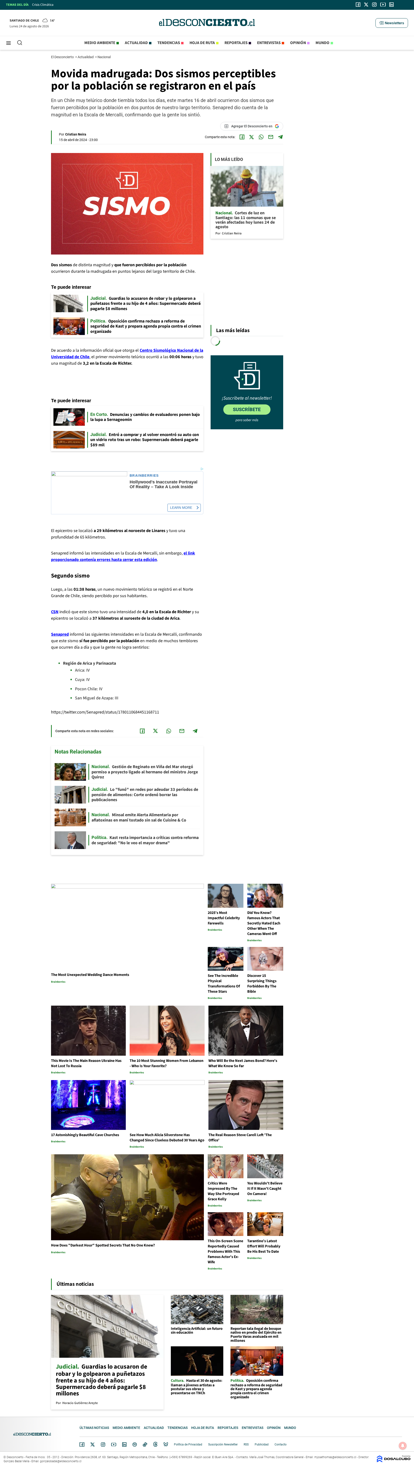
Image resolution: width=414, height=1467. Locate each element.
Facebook (82, 1444)
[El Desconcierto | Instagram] (374, 4)
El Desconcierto (63, 57)
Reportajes (235, 43)
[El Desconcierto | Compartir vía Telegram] (280, 137)
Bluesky (166, 1444)
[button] (391, 23)
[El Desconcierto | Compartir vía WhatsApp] (261, 137)
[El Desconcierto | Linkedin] (391, 4)
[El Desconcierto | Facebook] (358, 4)
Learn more (181, 508)
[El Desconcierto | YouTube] (383, 4)
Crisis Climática (42, 4)
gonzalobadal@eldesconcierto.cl (60, 1461)
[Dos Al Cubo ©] (393, 1461)
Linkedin (124, 1444)
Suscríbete (247, 409)
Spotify (134, 1444)
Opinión (298, 43)
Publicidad (262, 1444)
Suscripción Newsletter (223, 1444)
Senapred (60, 634)
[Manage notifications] (403, 1446)
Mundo (322, 43)
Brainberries (144, 475)
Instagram (103, 1444)
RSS (246, 1444)
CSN (54, 612)
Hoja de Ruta (202, 43)
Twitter (92, 1444)
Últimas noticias (94, 1428)
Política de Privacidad (188, 1444)
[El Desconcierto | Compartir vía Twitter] (251, 137)
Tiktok (145, 1444)
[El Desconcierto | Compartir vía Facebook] (242, 137)
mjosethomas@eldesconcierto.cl (335, 1457)
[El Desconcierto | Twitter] (366, 4)
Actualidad (136, 43)
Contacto (281, 1444)
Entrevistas (269, 43)
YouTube (113, 1444)
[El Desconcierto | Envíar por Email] (271, 137)
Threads (155, 1444)
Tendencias (168, 43)
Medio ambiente (99, 43)
